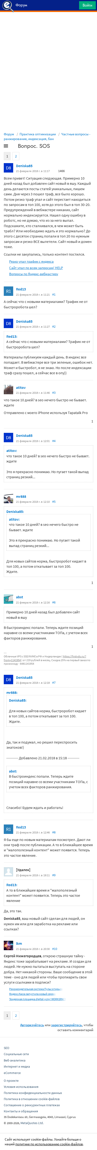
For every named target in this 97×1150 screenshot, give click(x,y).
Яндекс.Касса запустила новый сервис (32, 994)
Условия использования (21, 1087)
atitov (21, 387)
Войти (87, 5)
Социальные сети (16, 1054)
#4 (54, 441)
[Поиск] (74, 6)
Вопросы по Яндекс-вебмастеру (33, 274)
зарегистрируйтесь (66, 1025)
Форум (9, 134)
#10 (54, 949)
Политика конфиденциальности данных (33, 1093)
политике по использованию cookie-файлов (49, 1144)
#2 (54, 326)
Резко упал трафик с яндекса (31, 261)
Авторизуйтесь (32, 1025)
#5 (54, 501)
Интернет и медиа (17, 1066)
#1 (54, 294)
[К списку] (14, 147)
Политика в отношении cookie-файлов (32, 1099)
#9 (54, 875)
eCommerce (12, 1073)
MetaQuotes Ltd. (32, 1123)
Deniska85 (24, 165)
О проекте (11, 1080)
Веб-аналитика (14, 1060)
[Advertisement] (48, 24)
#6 (54, 602)
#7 (54, 682)
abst (19, 597)
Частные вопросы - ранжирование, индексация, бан (47, 136)
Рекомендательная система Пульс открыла (36, 989)
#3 (54, 392)
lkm (19, 943)
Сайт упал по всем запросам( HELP (36, 267)
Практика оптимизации (38, 134)
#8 (54, 832)
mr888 (21, 496)
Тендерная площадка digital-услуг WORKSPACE (37, 999)
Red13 (21, 289)
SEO (6, 1048)
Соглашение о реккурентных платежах (32, 1105)
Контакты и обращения (21, 1111)
